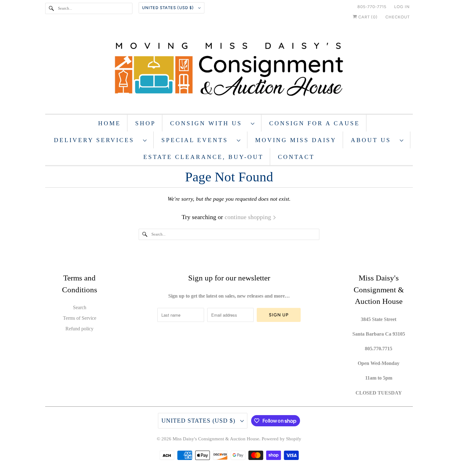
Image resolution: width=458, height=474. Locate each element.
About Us (374, 140)
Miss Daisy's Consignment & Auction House (216, 438)
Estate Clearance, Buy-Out (203, 157)
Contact (296, 157)
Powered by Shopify (281, 438)
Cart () (367, 17)
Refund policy (79, 328)
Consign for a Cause (314, 123)
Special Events (197, 140)
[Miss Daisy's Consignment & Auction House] (229, 70)
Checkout (397, 17)
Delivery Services (97, 140)
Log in (402, 6)
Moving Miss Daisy (295, 140)
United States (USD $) (168, 7)
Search (79, 307)
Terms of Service (79, 318)
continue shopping (249, 216)
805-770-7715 (371, 6)
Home (109, 123)
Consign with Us (209, 123)
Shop (145, 123)
